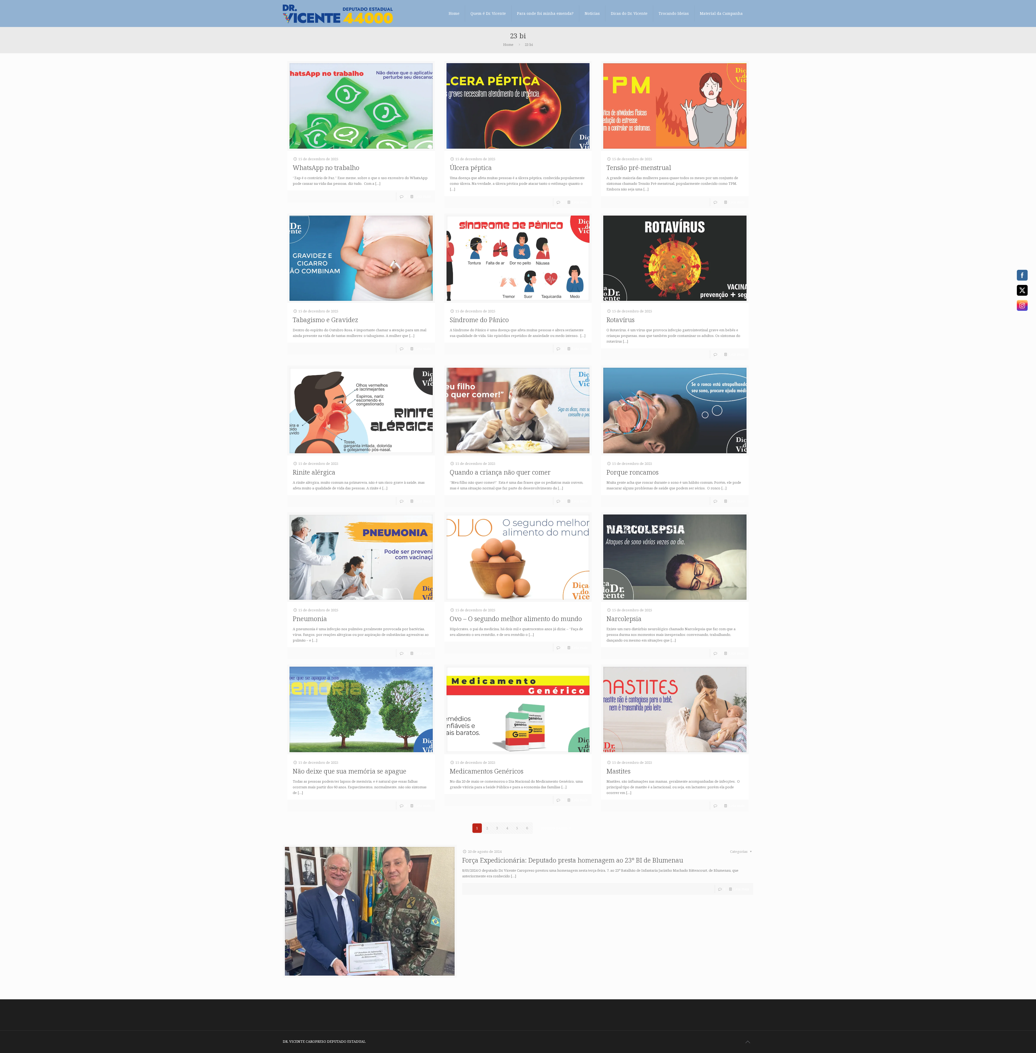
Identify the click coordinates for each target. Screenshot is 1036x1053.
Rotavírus (620, 319)
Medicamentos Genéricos (486, 770)
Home (508, 44)
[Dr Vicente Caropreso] (338, 13)
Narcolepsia (624, 618)
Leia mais (423, 196)
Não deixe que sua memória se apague (349, 770)
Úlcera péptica (471, 167)
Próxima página (554, 828)
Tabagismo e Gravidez (325, 319)
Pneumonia (310, 618)
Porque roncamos (632, 472)
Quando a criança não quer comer (500, 472)
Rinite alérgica (314, 472)
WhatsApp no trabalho (326, 167)
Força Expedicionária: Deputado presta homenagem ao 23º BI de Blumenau (572, 860)
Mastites (618, 770)
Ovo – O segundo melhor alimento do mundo (516, 618)
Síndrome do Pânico (479, 319)
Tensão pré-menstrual (638, 167)
